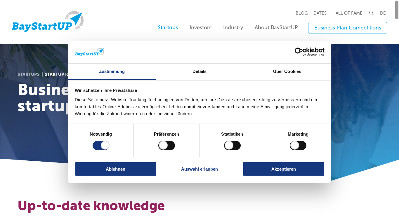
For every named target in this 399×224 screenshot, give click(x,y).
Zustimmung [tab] (112, 71)
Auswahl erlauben (199, 168)
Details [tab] (199, 71)
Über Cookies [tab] (287, 71)
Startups (29, 74)
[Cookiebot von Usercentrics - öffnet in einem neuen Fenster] (299, 52)
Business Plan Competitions (347, 27)
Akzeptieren (283, 168)
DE (383, 13)
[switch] (166, 145)
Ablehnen (115, 168)
